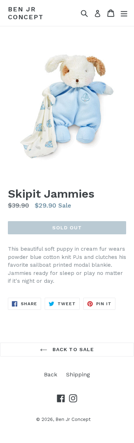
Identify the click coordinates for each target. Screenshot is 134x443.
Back (50, 374)
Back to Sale (72, 349)
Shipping (78, 374)
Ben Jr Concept (26, 13)
